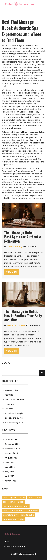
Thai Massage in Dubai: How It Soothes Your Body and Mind (23, 316)
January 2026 (11, 439)
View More (11, 272)
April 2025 (9, 476)
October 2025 (11, 453)
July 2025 (9, 462)
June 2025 (10, 467)
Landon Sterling (14, 246)
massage (9, 404)
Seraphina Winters (16, 325)
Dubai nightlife (10, 497)
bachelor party (10, 515)
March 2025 (10, 481)
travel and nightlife (14, 422)
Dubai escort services (13, 510)
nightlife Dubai (27, 515)
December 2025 (12, 444)
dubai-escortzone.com (14, 546)
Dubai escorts (34, 497)
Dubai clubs (32, 510)
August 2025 (11, 458)
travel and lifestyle (14, 413)
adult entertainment (15, 399)
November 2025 (12, 449)
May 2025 (9, 472)
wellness (9, 409)
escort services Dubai (13, 501)
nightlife (9, 395)
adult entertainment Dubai (15, 506)
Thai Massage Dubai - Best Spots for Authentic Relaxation (22, 237)
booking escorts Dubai (13, 519)
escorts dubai (11, 390)
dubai (22, 497)
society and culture (14, 418)
